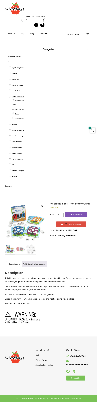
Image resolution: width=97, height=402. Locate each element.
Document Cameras (14, 56)
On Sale (14, 176)
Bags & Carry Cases (18, 68)
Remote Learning (17, 136)
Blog (32, 34)
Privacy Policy (41, 360)
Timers (14, 105)
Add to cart (77, 215)
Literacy (14, 124)
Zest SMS (54, 398)
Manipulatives (19, 118)
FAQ (37, 355)
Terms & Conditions (64, 398)
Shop (22, 34)
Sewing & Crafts (17, 153)
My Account (30, 16)
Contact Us (44, 34)
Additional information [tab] (34, 264)
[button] (42, 206)
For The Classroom (18, 97)
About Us (11, 34)
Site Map (78, 398)
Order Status (40, 16)
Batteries (15, 73)
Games (17, 114)
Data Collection (17, 91)
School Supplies (17, 147)
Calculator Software (18, 85)
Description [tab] (14, 264)
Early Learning (19, 100)
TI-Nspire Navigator (18, 171)
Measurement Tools (18, 130)
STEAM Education (17, 159)
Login (73, 398)
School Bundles (17, 142)
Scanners (11, 62)
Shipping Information (44, 365)
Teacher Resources (18, 109)
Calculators (15, 79)
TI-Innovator (15, 165)
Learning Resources (66, 235)
